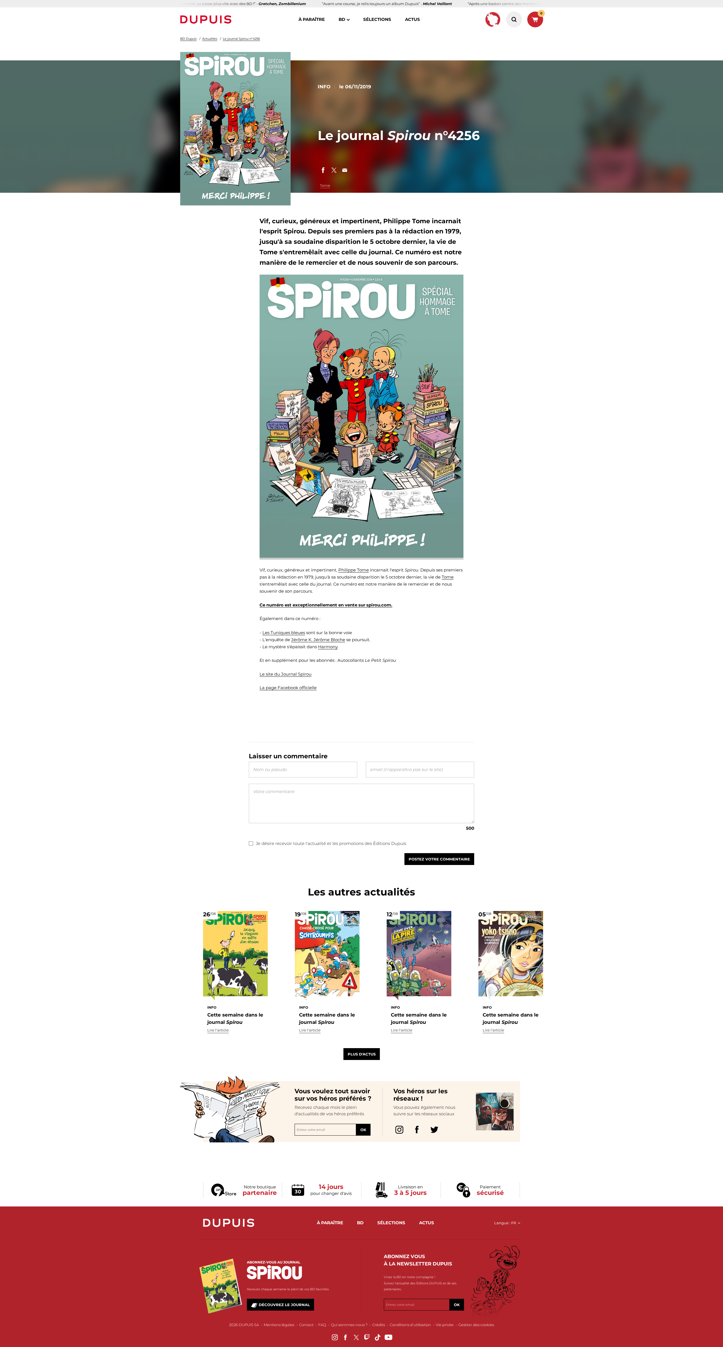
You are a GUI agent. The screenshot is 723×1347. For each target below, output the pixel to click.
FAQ (322, 1324)
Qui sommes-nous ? (349, 1324)
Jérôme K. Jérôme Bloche (318, 639)
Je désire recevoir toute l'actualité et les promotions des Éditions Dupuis (331, 843)
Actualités (209, 39)
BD (342, 19)
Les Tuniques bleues (283, 632)
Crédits (378, 1324)
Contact (306, 1324)
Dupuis (207, 19)
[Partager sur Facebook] (323, 170)
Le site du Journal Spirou (286, 674)
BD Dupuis (188, 39)
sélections (377, 19)
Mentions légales (279, 1324)
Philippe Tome (353, 570)
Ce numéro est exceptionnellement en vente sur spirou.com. (326, 605)
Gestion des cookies (476, 1324)
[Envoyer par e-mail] (344, 170)
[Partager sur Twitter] (333, 170)
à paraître (312, 19)
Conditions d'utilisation (410, 1324)
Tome (325, 185)
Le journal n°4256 (241, 39)
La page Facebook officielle (288, 687)
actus (412, 19)
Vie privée (445, 1324)
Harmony (327, 646)
